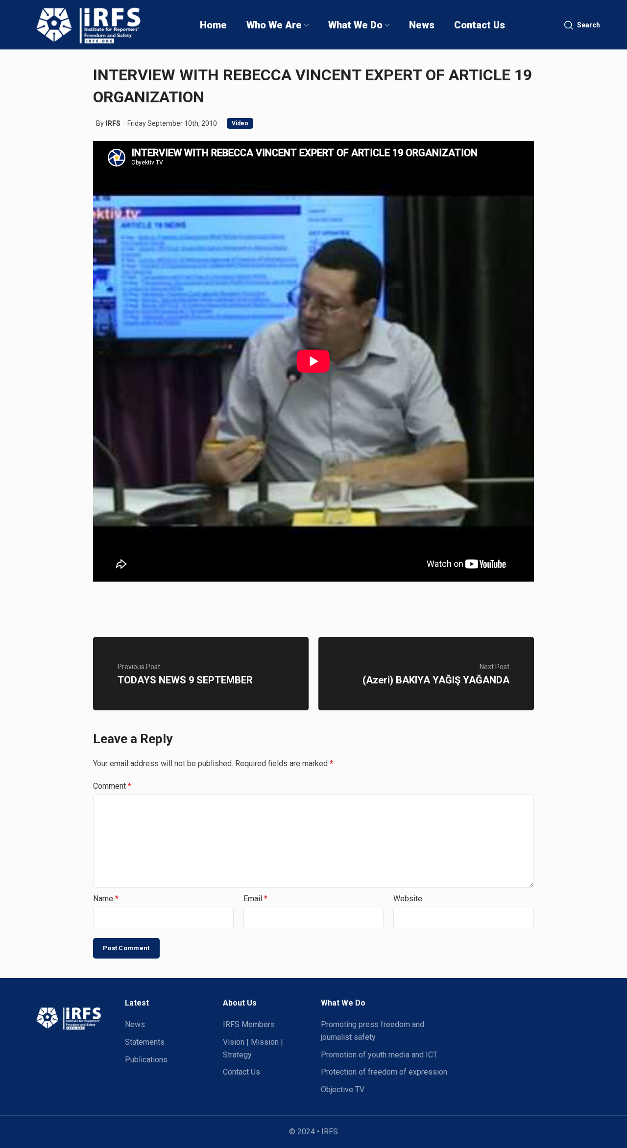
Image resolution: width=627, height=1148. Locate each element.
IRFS (113, 123)
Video (240, 123)
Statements (145, 1042)
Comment (112, 786)
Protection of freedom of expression (384, 1072)
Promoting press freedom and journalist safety (372, 1031)
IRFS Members (249, 1024)
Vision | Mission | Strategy (253, 1048)
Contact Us (241, 1072)
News (135, 1024)
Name (106, 898)
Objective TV (342, 1089)
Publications (146, 1059)
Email (255, 898)
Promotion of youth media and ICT (379, 1054)
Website (407, 898)
